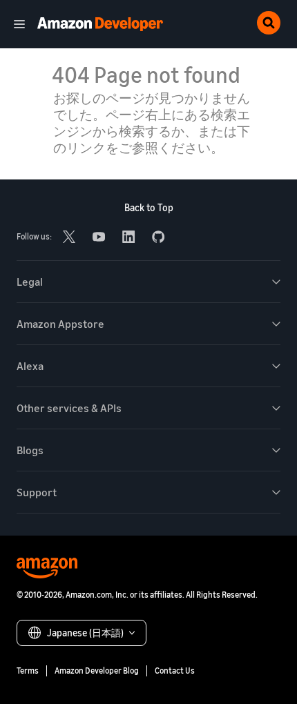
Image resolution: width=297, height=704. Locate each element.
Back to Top (148, 207)
